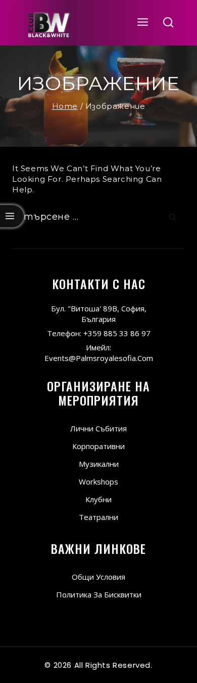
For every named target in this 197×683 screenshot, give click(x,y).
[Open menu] (143, 22)
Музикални (99, 464)
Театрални (98, 517)
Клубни (98, 499)
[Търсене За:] (98, 217)
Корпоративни (98, 446)
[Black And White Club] (48, 22)
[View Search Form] (168, 23)
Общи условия (98, 577)
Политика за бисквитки (98, 594)
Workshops (98, 481)
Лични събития (98, 428)
